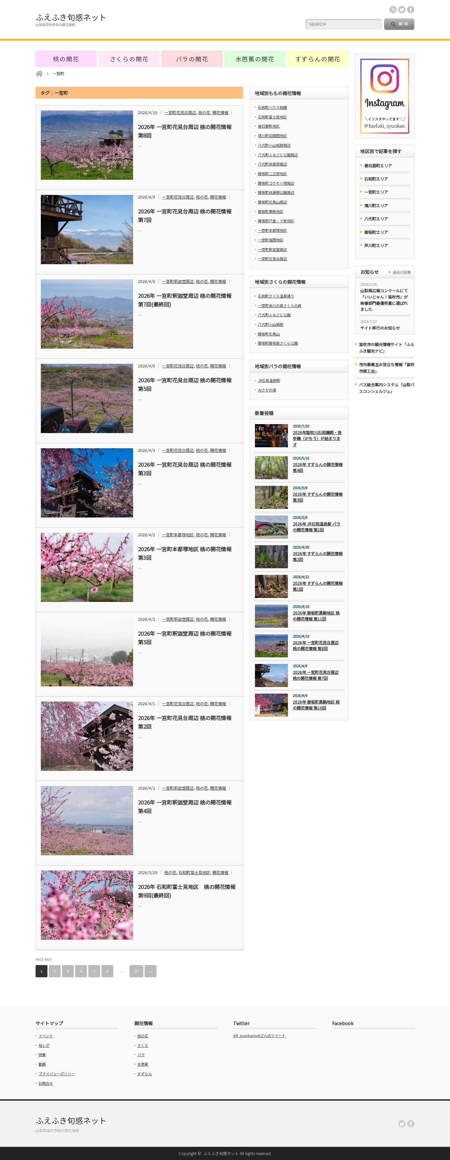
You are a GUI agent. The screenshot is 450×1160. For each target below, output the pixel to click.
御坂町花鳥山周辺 (272, 201)
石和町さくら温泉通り (276, 295)
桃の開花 (66, 58)
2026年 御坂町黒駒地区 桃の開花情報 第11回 (316, 616)
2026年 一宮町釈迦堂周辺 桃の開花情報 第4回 (185, 806)
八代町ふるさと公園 (274, 314)
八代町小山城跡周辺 (274, 145)
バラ (141, 1054)
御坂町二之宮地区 (272, 173)
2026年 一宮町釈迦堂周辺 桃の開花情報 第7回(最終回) (185, 300)
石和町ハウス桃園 (272, 107)
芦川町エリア (376, 245)
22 (136, 971)
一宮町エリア (376, 192)
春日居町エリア (378, 165)
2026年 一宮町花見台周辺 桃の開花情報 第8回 (185, 131)
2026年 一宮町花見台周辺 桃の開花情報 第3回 (185, 468)
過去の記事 (402, 272)
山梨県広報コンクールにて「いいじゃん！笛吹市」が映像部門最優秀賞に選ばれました (384, 300)
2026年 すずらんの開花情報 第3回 (318, 497)
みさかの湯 (267, 389)
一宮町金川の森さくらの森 (279, 305)
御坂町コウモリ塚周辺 (276, 183)
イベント (46, 1035)
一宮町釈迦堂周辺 (178, 281)
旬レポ (44, 1045)
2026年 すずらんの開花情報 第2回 (318, 556)
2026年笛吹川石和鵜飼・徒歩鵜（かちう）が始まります (317, 438)
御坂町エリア (376, 232)
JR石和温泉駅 (269, 380)
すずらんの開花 (318, 58)
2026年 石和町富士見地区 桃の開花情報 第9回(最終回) (187, 891)
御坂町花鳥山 (269, 333)
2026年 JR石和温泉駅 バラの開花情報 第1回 (316, 527)
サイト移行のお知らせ (380, 327)
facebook (410, 9)
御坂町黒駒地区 (270, 211)
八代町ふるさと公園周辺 (278, 154)
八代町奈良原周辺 (272, 164)
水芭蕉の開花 (255, 58)
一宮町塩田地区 (270, 239)
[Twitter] (402, 1123)
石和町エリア (376, 178)
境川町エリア (376, 205)
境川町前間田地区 (272, 135)
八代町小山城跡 (270, 324)
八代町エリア (376, 218)
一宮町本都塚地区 (178, 534)
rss (393, 9)
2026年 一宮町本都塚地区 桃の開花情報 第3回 (185, 553)
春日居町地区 (269, 126)
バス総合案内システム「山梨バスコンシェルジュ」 (386, 388)
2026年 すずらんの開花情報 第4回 (318, 467)
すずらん (144, 1073)
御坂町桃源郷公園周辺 (276, 192)
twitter (402, 9)
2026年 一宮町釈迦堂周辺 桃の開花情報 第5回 (185, 637)
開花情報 (220, 112)
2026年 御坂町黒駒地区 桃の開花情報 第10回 (316, 705)
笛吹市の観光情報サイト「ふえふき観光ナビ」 (386, 347)
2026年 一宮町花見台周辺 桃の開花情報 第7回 (185, 215)
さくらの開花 (129, 58)
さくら (142, 1045)
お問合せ (46, 1083)
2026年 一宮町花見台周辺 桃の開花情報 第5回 (185, 384)
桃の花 (204, 112)
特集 (42, 1054)
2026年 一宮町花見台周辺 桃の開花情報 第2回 (185, 722)
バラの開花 (192, 58)
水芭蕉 (142, 1064)
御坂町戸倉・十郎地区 (276, 220)
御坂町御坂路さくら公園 (278, 343)
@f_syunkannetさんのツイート (259, 1035)
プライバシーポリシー (57, 1073)
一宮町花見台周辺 (180, 112)
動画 (42, 1064)
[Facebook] (410, 1123)
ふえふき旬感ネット (71, 17)
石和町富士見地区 (194, 872)
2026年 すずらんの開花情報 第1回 (318, 586)
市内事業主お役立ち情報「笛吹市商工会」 (386, 367)
